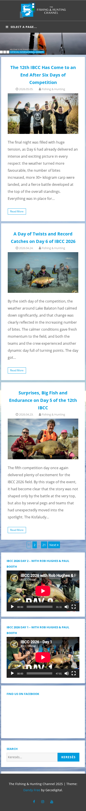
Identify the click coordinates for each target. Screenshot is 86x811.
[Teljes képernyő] (73, 607)
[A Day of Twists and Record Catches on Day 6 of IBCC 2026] (43, 272)
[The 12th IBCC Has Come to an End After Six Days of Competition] (43, 113)
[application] (43, 590)
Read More (17, 211)
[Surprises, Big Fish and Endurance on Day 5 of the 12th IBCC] (43, 439)
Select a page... (24, 27)
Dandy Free (31, 790)
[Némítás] (66, 607)
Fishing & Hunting (53, 89)
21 (44, 545)
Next (52, 545)
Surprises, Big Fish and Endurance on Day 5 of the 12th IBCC (43, 400)
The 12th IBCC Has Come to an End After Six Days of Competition (43, 74)
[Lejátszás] (12, 607)
